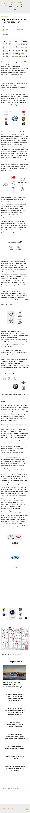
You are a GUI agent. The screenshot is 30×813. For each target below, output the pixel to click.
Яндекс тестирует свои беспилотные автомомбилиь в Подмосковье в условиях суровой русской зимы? (15, 711)
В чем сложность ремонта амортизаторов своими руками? (15, 747)
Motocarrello (16, 3)
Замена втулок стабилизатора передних (15, 757)
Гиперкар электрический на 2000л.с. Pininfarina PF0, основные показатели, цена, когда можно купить (15, 697)
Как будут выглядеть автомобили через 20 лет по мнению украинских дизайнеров (15, 736)
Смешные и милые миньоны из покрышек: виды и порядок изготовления (15, 768)
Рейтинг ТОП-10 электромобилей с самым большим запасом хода (15, 724)
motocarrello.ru (6, 808)
